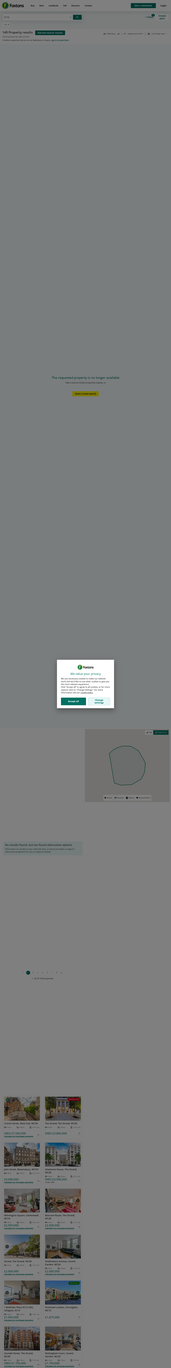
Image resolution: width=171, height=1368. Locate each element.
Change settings (99, 701)
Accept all (73, 701)
